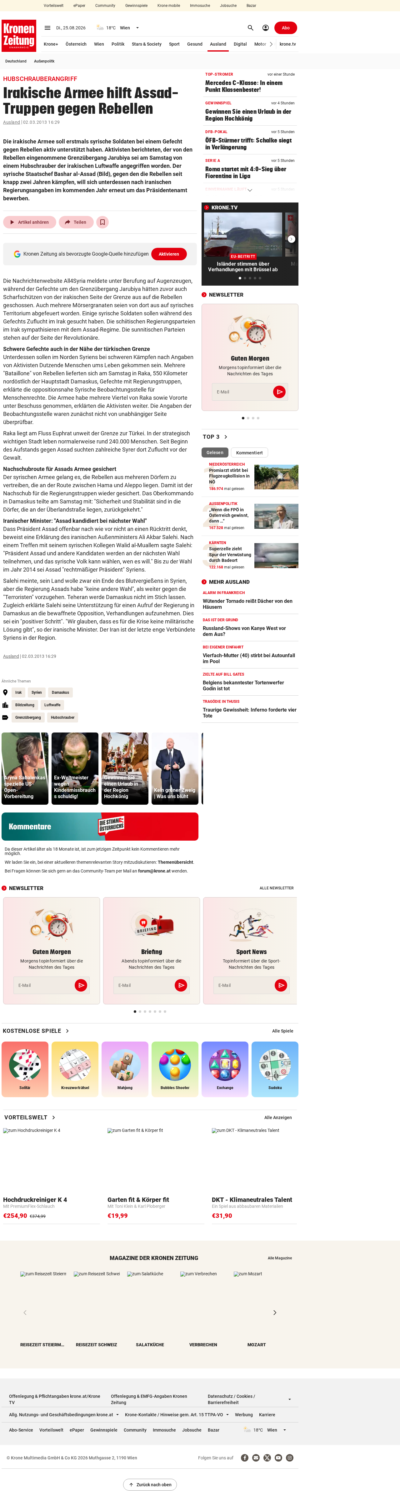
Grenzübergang (28, 717)
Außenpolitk (44, 61)
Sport (174, 44)
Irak (18, 692)
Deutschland (16, 61)
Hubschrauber (62, 717)
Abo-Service (21, 1430)
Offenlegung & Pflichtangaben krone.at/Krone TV (54, 1399)
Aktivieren (169, 254)
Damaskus (60, 692)
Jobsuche (228, 5)
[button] (271, 44)
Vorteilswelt (53, 5)
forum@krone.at (154, 870)
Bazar (251, 5)
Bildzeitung (24, 705)
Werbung (244, 1414)
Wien (99, 44)
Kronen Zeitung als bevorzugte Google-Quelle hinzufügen (101, 254)
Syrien (37, 692)
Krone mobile (169, 5)
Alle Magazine (280, 1258)
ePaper (79, 5)
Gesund (194, 44)
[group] (25, 768)
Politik (118, 44)
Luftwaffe (52, 705)
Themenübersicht (175, 862)
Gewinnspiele (136, 5)
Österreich (76, 44)
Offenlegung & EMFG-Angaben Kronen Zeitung (149, 1399)
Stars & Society (147, 44)
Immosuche (200, 5)
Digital (240, 44)
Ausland (218, 44)
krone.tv (288, 44)
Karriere (267, 1414)
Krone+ (51, 44)
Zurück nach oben (150, 1484)
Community (105, 5)
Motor (260, 44)
